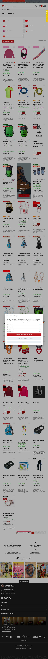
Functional (10, 324)
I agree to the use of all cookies (24, 334)
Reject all (24, 342)
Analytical (10, 327)
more (40, 324)
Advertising (10, 331)
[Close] (41, 316)
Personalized (11, 329)
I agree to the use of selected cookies (24, 338)
